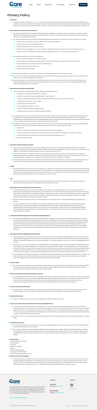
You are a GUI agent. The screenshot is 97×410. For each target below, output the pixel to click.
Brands (39, 4)
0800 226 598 (59, 393)
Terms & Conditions (83, 405)
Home (31, 4)
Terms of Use (25, 393)
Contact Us (72, 4)
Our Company (60, 4)
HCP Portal (83, 5)
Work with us (48, 4)
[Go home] (14, 381)
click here (32, 389)
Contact (68, 405)
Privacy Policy (74, 405)
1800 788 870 (59, 386)
